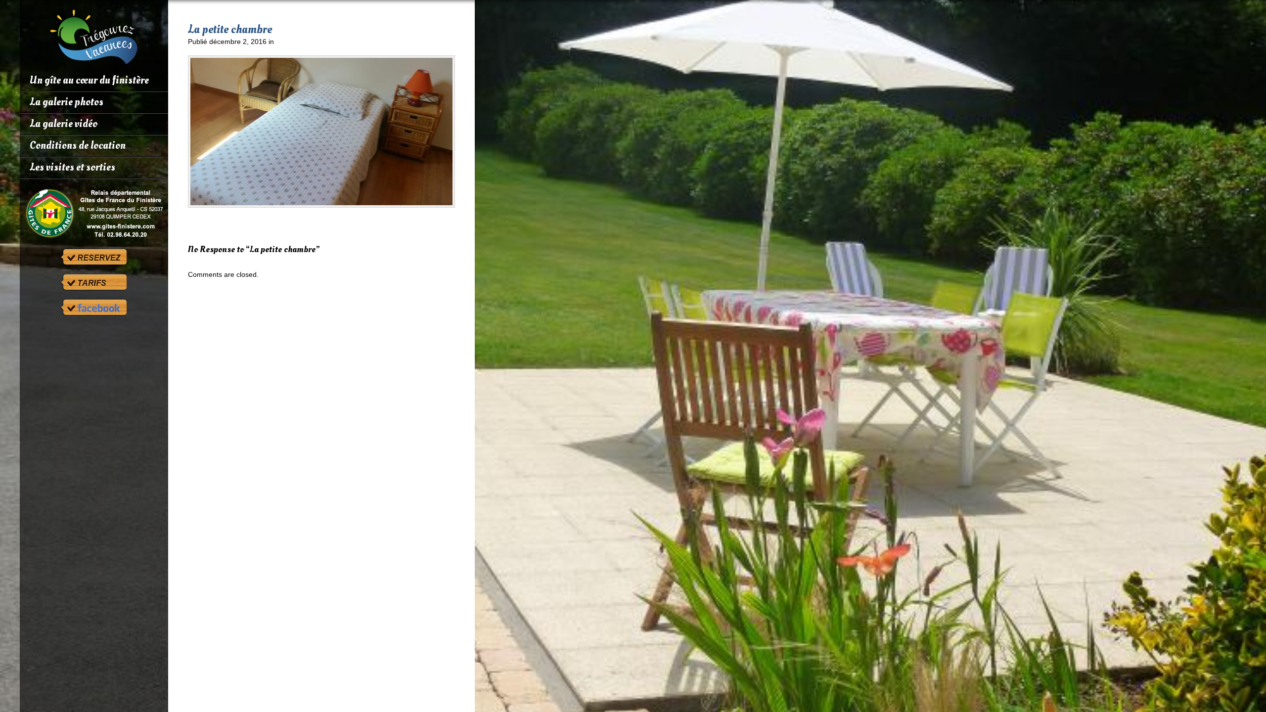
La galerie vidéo (63, 123)
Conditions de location (78, 145)
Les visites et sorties (72, 167)
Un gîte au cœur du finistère (89, 80)
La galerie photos (66, 101)
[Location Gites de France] (94, 213)
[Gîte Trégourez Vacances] (94, 60)
